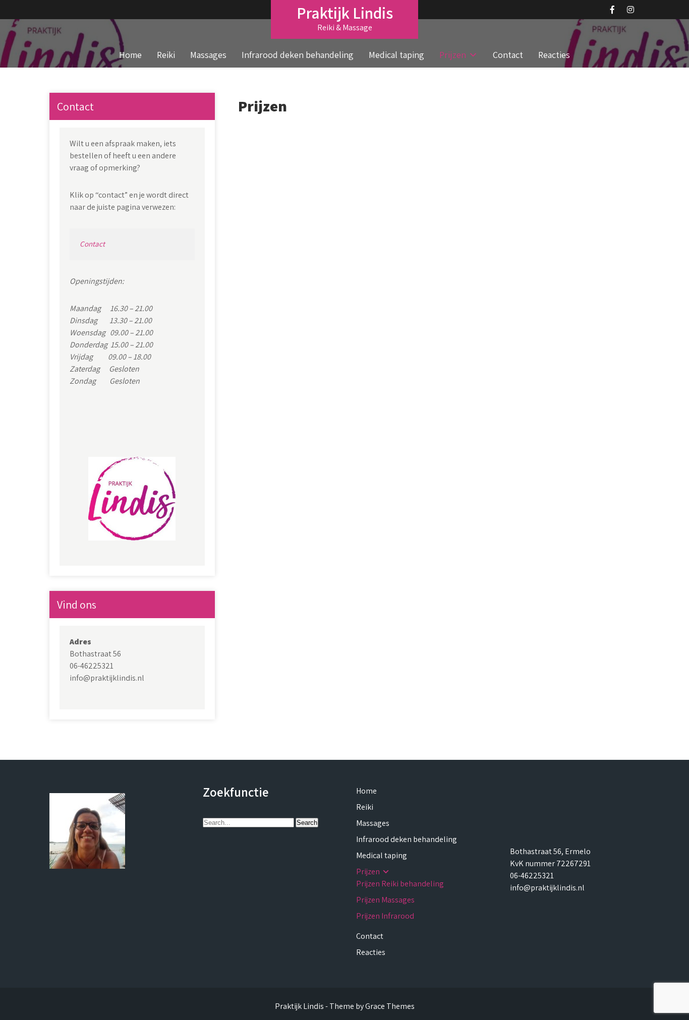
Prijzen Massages (385, 899)
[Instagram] (630, 9)
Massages (208, 55)
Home (130, 55)
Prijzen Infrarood (385, 916)
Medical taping (396, 55)
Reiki (166, 55)
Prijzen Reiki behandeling (400, 883)
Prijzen (452, 55)
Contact (508, 55)
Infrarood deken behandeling (298, 55)
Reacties (554, 55)
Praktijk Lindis (345, 12)
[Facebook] (612, 9)
